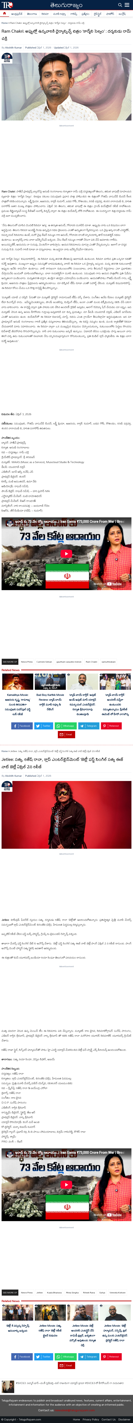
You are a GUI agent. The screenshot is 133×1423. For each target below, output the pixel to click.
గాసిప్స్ (73, 14)
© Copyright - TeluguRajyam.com (21, 1419)
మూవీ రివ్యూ (59, 14)
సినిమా (45, 14)
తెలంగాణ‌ (32, 14)
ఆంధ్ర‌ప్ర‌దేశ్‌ (17, 14)
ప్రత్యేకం (85, 14)
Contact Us (109, 1419)
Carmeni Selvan (44, 661)
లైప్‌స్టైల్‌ (97, 14)
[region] (66, 155)
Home (5, 23)
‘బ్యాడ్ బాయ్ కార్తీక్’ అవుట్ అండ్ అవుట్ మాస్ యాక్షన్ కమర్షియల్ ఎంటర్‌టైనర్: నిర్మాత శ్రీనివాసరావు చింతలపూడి (82, 704)
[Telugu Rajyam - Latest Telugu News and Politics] (7, 5)
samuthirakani (109, 661)
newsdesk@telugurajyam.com (75, 1410)
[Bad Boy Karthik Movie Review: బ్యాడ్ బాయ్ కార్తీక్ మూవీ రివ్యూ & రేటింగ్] (50, 682)
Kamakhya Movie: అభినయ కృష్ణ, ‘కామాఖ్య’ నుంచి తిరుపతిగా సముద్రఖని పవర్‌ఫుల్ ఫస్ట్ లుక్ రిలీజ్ (17, 704)
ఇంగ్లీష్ (122, 14)
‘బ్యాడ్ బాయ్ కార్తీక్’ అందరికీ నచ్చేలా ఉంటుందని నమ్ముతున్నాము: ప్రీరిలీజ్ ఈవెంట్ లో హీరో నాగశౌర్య (115, 704)
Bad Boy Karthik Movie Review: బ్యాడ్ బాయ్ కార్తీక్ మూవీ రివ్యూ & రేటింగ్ (50, 702)
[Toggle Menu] (127, 5)
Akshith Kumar (13, 47)
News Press (27, 661)
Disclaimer (124, 1419)
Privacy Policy (91, 1419)
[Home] (4, 13)
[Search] (120, 5)
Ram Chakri (91, 661)
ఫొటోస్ (110, 14)
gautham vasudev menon (68, 661)
